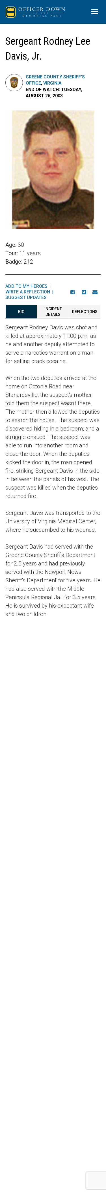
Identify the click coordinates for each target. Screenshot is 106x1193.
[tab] (21, 311)
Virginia (52, 83)
